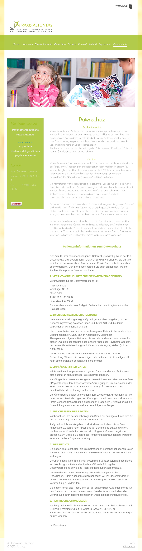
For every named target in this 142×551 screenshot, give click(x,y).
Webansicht (129, 546)
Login (132, 542)
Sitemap (29, 542)
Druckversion (17, 542)
